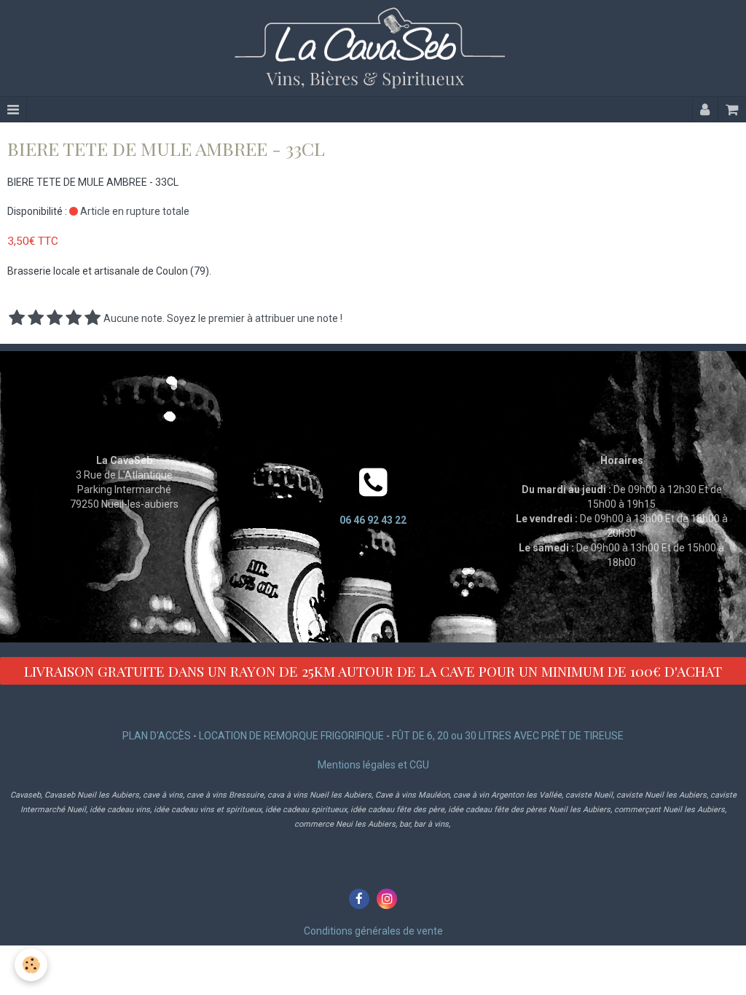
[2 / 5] (36, 318)
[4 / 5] (74, 318)
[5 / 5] (93, 318)
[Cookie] (31, 964)
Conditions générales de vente (373, 931)
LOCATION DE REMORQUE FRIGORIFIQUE (291, 736)
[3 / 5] (55, 318)
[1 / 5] (17, 318)
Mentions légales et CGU (373, 765)
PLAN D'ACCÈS (156, 736)
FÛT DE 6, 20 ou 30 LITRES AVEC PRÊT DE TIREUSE (508, 736)
